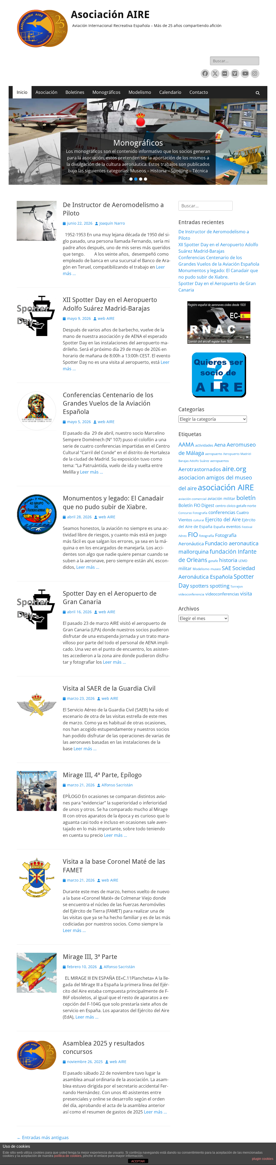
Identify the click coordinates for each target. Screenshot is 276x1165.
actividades (204, 445)
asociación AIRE (226, 487)
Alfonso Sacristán (117, 784)
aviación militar (221, 498)
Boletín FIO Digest (196, 505)
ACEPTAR (138, 1161)
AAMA (186, 444)
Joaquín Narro (112, 223)
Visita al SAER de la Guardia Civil (109, 688)
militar (185, 568)
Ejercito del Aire (223, 519)
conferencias (221, 512)
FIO (193, 534)
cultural (198, 520)
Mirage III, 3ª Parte (90, 957)
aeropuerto (213, 453)
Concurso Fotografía (192, 513)
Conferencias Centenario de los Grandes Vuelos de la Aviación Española (108, 403)
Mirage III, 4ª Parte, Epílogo (102, 775)
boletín (246, 498)
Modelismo (140, 92)
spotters (199, 585)
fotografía (206, 535)
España (219, 526)
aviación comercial (192, 498)
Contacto (198, 92)
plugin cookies (262, 1159)
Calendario (170, 92)
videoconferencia (191, 594)
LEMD (243, 560)
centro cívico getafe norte (235, 505)
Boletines (74, 92)
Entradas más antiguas (43, 1137)
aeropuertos (219, 461)
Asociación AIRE (110, 14)
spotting (219, 585)
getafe (213, 561)
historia (228, 560)
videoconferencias (222, 594)
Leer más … (91, 472)
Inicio (22, 92)
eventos (233, 526)
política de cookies (67, 1156)
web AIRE (106, 318)
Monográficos (106, 92)
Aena (220, 444)
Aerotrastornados (199, 469)
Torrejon (236, 586)
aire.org (234, 468)
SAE (226, 568)
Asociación (46, 92)
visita (246, 593)
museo (216, 569)
